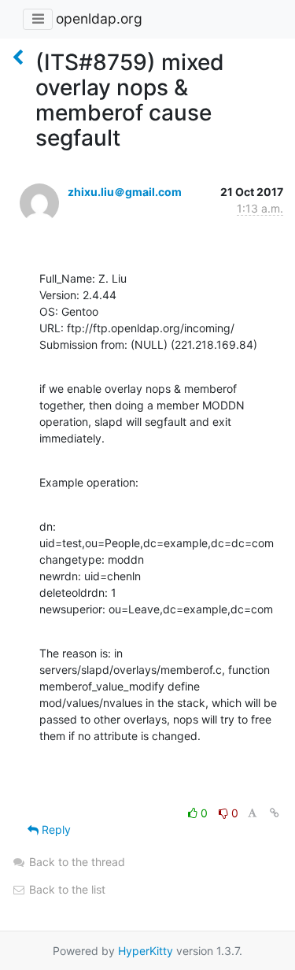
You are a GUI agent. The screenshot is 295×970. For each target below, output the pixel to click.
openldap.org (99, 18)
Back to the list (65, 889)
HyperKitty (145, 950)
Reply (55, 829)
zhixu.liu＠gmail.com (125, 191)
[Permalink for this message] (274, 813)
